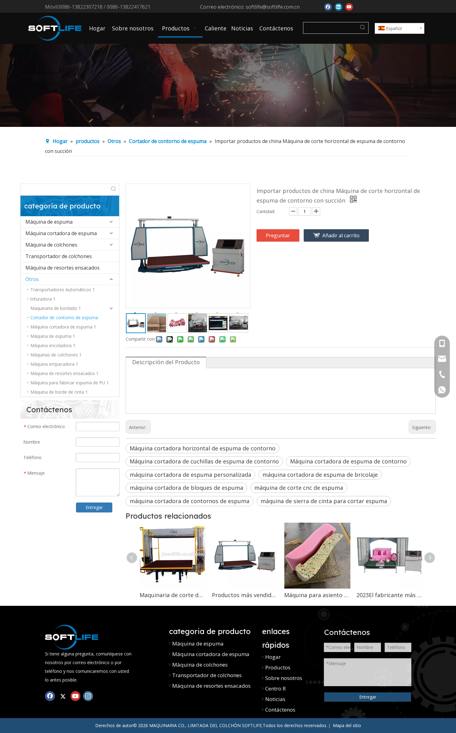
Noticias (275, 699)
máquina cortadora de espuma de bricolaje (320, 474)
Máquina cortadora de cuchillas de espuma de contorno (204, 461)
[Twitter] (63, 696)
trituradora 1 (43, 299)
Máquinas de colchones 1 (56, 355)
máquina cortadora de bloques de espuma (186, 487)
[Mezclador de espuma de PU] (71, 637)
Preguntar (278, 235)
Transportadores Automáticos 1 (62, 290)
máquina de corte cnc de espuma (298, 487)
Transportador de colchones (58, 256)
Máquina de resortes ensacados (62, 267)
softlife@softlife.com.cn (273, 6)
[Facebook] (328, 6)
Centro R (275, 688)
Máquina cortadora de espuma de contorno (348, 461)
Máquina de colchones (51, 244)
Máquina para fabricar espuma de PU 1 (69, 383)
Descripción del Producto (166, 362)
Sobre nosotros (283, 678)
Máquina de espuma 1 (52, 336)
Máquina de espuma (49, 221)
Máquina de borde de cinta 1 (59, 392)
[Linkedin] (338, 6)
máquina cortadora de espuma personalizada (190, 474)
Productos (277, 667)
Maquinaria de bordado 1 (55, 308)
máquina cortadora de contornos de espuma (189, 501)
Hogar (273, 656)
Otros (32, 279)
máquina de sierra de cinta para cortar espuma (324, 501)
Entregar (94, 507)
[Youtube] (349, 6)
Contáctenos (280, 709)
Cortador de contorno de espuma (64, 317)
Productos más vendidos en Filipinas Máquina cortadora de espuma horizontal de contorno (245, 595)
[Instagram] (88, 696)
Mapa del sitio (347, 725)
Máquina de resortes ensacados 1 (64, 373)
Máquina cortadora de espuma (61, 233)
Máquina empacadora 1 (54, 364)
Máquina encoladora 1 (52, 345)
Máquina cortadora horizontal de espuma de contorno (202, 448)
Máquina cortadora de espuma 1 (63, 327)
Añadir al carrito (341, 235)
